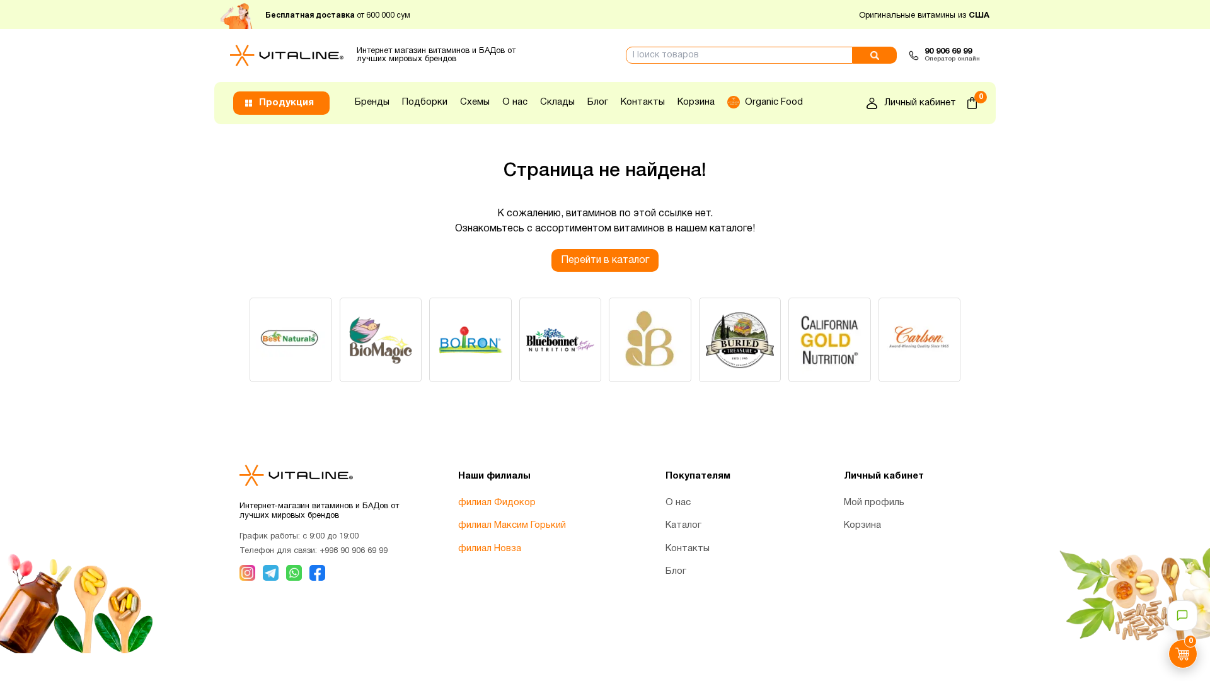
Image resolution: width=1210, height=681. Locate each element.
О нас (514, 102)
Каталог (683, 525)
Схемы (475, 102)
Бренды (372, 102)
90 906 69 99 (948, 51)
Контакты (643, 102)
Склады (557, 102)
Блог (597, 102)
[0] (972, 103)
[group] (291, 340)
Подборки (424, 102)
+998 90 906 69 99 (354, 551)
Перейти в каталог (605, 260)
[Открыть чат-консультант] (1182, 615)
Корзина (696, 102)
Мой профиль (874, 502)
